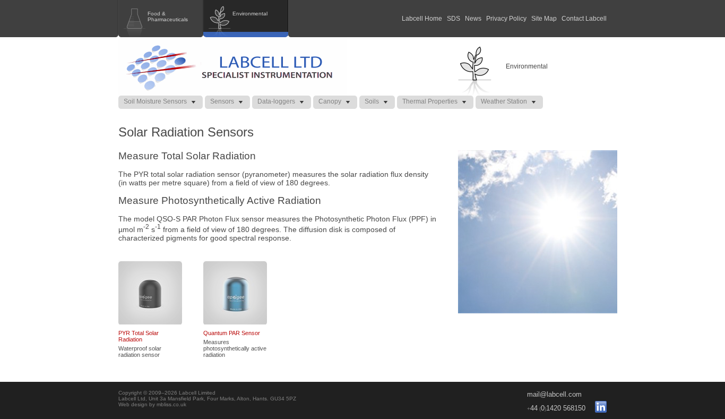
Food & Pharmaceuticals (168, 16)
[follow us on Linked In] (597, 408)
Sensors (222, 101)
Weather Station (504, 101)
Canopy (329, 101)
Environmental (249, 13)
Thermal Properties (430, 101)
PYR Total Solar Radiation (138, 336)
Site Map (544, 18)
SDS (453, 18)
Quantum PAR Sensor (231, 333)
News (473, 18)
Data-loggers (276, 101)
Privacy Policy (506, 18)
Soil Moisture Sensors (155, 101)
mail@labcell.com (554, 394)
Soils (372, 101)
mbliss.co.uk (171, 404)
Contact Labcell (584, 18)
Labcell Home (422, 18)
